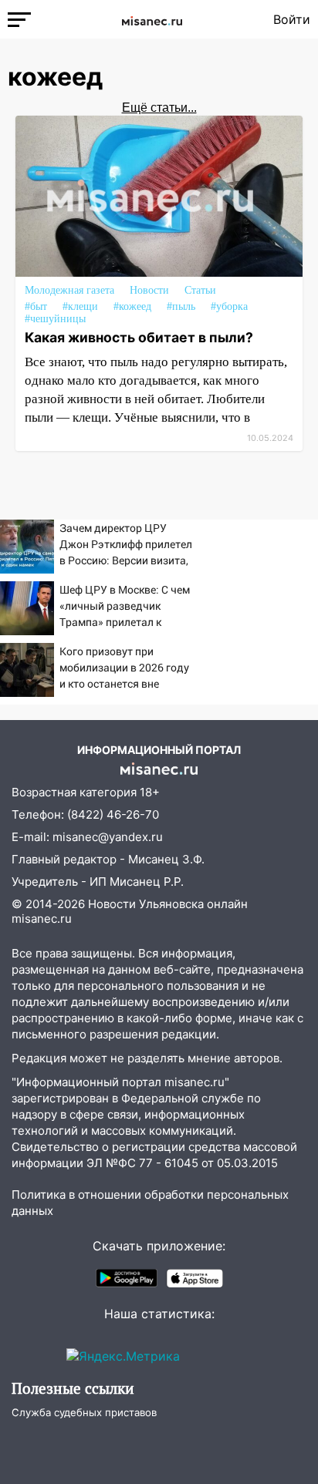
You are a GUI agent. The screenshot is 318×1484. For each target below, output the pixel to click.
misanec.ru (42, 918)
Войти (291, 19)
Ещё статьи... (159, 107)
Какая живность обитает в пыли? (139, 337)
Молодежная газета (69, 290)
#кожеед (132, 306)
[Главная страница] (152, 19)
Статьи (200, 290)
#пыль (181, 306)
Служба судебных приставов (84, 1412)
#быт (36, 306)
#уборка (229, 306)
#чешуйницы (55, 319)
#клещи (80, 306)
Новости (149, 290)
